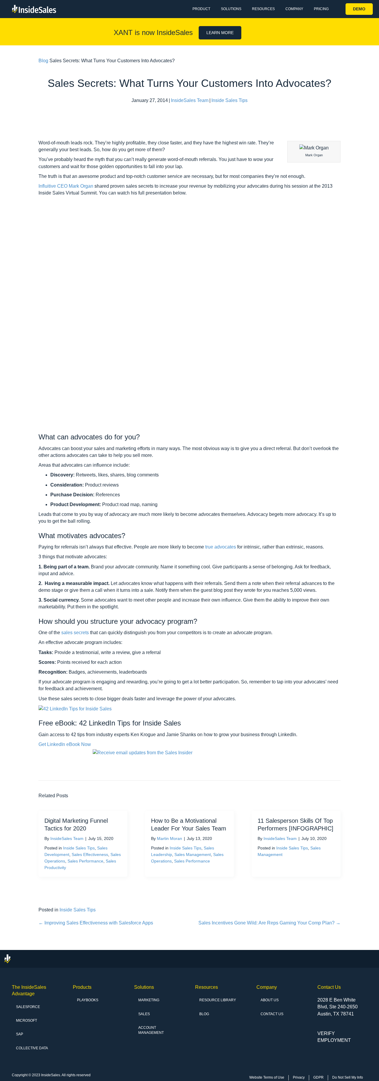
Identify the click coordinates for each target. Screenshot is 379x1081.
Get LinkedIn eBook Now (64, 744)
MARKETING (148, 1000)
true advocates (220, 546)
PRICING (321, 9)
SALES (144, 1014)
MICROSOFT (26, 1020)
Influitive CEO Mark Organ (65, 186)
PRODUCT (201, 9)
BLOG (204, 1014)
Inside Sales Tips (229, 100)
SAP (19, 1034)
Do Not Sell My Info (347, 1077)
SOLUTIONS (231, 9)
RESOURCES (263, 9)
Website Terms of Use (266, 1077)
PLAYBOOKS (87, 1000)
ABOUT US (270, 1000)
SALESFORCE (28, 1007)
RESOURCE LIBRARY (217, 1000)
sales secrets (75, 632)
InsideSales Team (189, 100)
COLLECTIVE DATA (32, 1048)
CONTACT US (272, 1014)
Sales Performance (85, 861)
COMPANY (294, 9)
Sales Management (192, 854)
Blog (43, 60)
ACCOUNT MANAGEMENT (151, 1030)
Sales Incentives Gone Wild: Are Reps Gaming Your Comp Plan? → (269, 922)
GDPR (318, 1077)
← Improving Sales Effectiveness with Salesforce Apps (95, 922)
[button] (359, 9)
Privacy (299, 1077)
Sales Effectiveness (90, 854)
